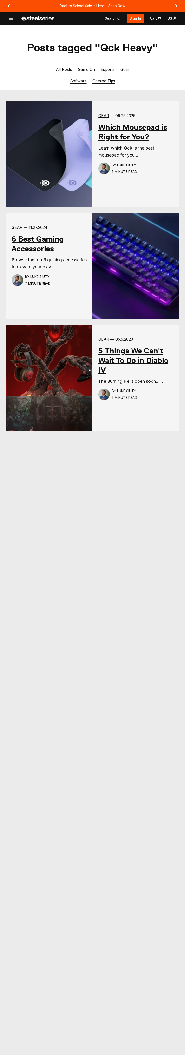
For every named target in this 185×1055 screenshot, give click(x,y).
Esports (108, 69)
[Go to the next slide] (176, 6)
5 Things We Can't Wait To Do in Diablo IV (133, 360)
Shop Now (116, 6)
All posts (64, 69)
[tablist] (113, 18)
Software (78, 80)
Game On (86, 69)
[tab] (113, 18)
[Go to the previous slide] (9, 6)
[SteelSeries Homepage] (37, 18)
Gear (124, 69)
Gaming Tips (103, 80)
